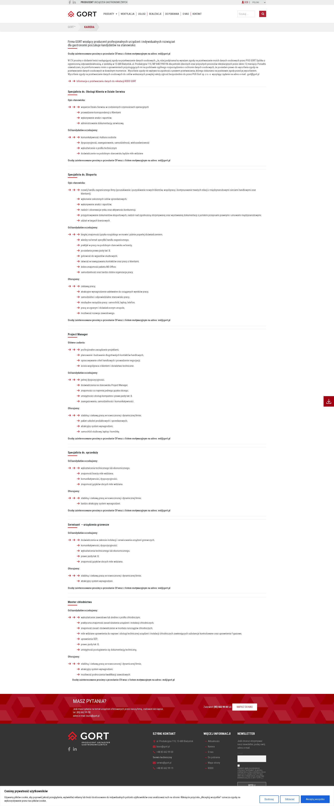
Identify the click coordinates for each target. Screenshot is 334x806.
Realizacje (155, 14)
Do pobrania (172, 14)
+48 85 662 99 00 (165, 752)
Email (240, 753)
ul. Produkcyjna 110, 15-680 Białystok (175, 741)
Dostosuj (269, 799)
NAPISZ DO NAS (245, 707)
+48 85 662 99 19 (165, 768)
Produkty (109, 14)
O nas (186, 14)
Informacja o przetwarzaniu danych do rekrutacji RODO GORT (106, 81)
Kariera (211, 746)
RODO (210, 768)
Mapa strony (214, 762)
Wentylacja (127, 14)
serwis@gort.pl (164, 762)
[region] (167, 796)
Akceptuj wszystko (315, 799)
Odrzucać (289, 799)
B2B (246, 2)
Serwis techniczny (162, 757)
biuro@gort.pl (93, 715)
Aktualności (214, 741)
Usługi (141, 14)
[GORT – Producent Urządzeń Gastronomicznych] (82, 14)
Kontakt (197, 14)
